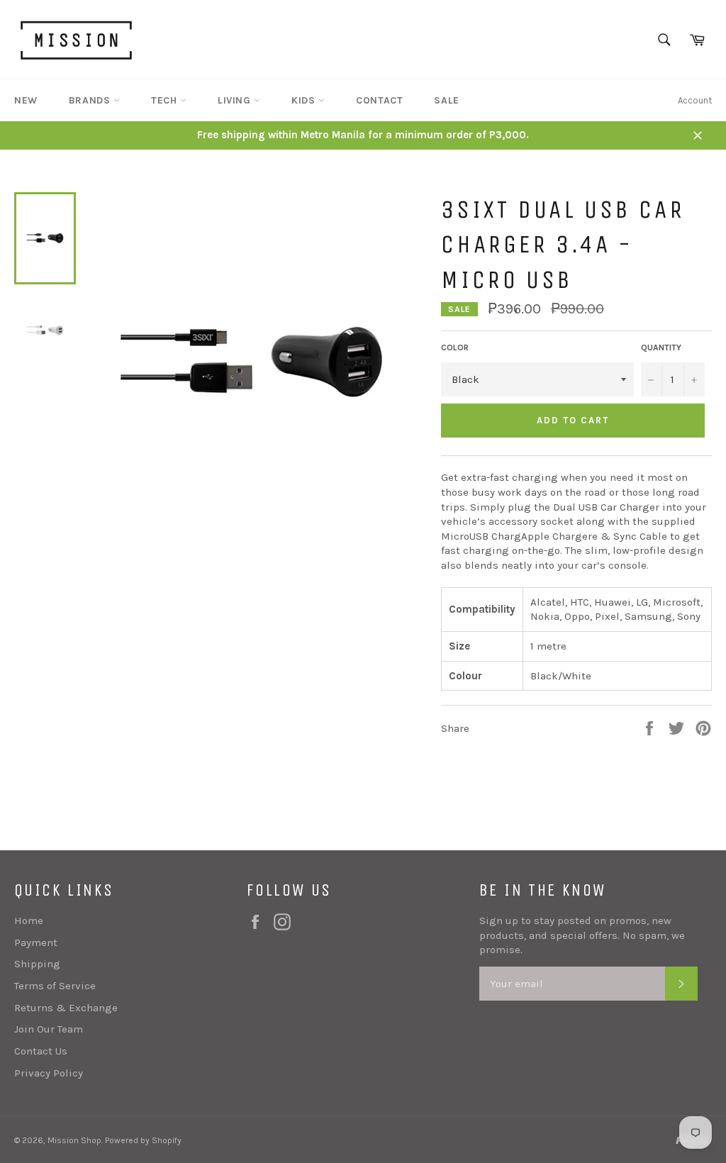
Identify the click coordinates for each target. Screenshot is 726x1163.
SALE (446, 100)
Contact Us (40, 1051)
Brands (91, 100)
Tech (165, 100)
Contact (379, 100)
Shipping (37, 963)
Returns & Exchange (66, 1007)
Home (28, 920)
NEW (26, 100)
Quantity (661, 347)
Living (236, 100)
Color (455, 347)
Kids (304, 100)
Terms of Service (55, 985)
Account (695, 100)
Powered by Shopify (143, 1140)
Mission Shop (74, 1140)
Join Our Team (48, 1029)
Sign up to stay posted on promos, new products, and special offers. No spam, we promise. (582, 935)
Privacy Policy (48, 1073)
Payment (35, 942)
